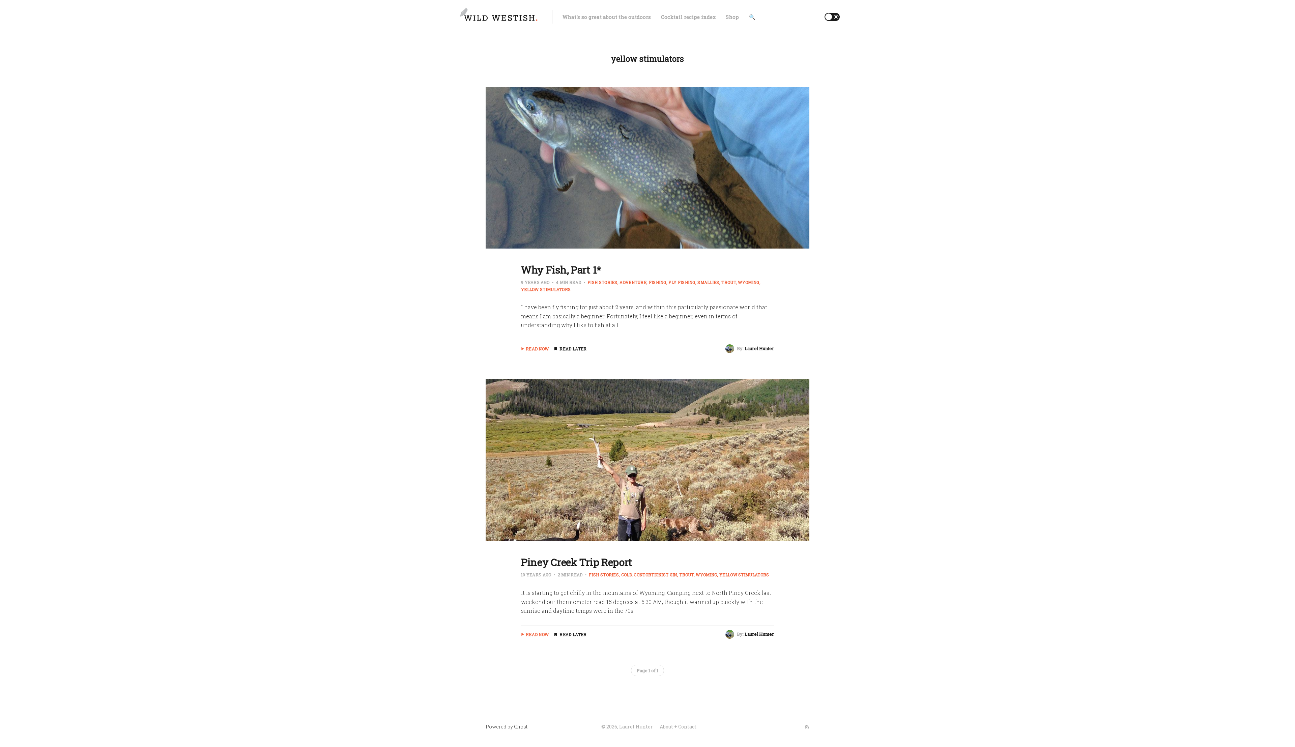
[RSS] (807, 727)
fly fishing (681, 282)
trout (728, 282)
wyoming (748, 282)
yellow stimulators (744, 574)
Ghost (520, 726)
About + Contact (678, 726)
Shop (732, 16)
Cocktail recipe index (688, 16)
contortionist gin (655, 574)
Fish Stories (602, 282)
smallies (708, 282)
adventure (633, 282)
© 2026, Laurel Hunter (627, 726)
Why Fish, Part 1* (561, 269)
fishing (657, 282)
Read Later (572, 349)
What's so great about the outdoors (607, 16)
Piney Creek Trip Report (576, 562)
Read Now (537, 349)
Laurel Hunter (759, 348)
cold (626, 574)
